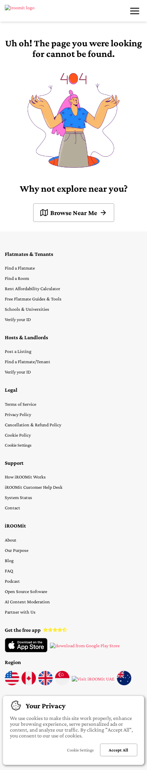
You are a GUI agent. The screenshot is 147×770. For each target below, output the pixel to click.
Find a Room (17, 278)
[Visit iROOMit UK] (45, 683)
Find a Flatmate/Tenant (27, 361)
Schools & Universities (27, 309)
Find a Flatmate (20, 268)
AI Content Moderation (27, 601)
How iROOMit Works (25, 476)
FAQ (9, 570)
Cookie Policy (18, 435)
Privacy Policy (18, 414)
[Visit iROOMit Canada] (29, 683)
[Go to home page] (24, 11)
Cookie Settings (18, 445)
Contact (12, 507)
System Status (18, 497)
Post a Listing (18, 351)
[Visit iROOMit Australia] (124, 683)
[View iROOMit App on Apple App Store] (26, 650)
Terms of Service (20, 404)
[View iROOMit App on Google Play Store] (85, 645)
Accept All (118, 750)
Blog (9, 560)
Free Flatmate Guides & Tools (33, 298)
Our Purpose (16, 550)
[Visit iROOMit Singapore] (62, 683)
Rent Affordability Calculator (32, 288)
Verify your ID (18, 319)
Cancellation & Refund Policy (33, 424)
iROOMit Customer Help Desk (34, 487)
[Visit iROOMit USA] (12, 683)
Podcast (12, 581)
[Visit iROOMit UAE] (93, 679)
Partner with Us (20, 612)
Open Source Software (26, 591)
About (10, 540)
